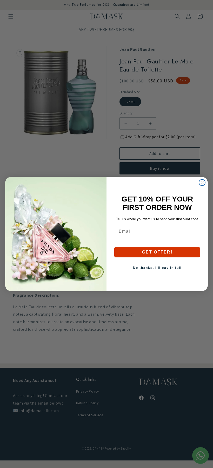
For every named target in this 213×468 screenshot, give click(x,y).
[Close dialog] (202, 182)
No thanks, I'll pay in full (157, 268)
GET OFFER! (157, 252)
